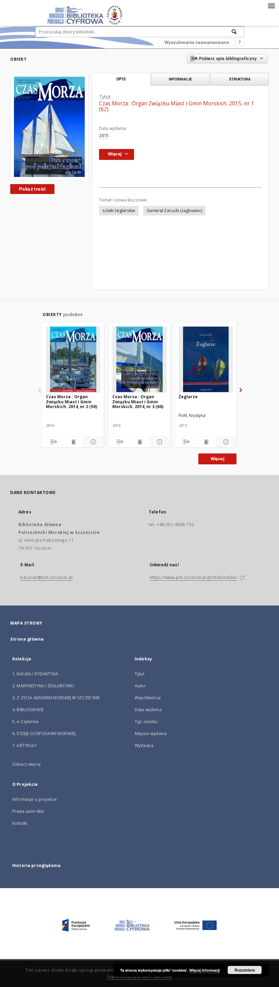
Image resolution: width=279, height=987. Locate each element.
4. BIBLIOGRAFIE (28, 710)
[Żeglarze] (206, 359)
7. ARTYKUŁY (24, 745)
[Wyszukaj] (234, 31)
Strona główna (27, 639)
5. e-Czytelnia (25, 721)
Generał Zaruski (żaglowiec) (174, 210)
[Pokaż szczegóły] (93, 441)
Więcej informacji (204, 970)
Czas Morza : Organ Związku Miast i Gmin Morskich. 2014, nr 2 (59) (71, 401)
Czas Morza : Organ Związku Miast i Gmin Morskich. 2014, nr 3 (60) (137, 401)
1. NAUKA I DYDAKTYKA (35, 674)
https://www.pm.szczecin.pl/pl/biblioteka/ (193, 577)
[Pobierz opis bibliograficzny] (53, 441)
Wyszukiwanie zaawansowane (196, 42)
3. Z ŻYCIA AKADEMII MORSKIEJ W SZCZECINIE (56, 698)
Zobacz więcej (26, 764)
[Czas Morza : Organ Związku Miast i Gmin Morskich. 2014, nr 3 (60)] (139, 359)
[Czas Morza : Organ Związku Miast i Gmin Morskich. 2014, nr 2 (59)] (73, 359)
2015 (104, 135)
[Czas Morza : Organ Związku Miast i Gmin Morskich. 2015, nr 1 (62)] (49, 127)
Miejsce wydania (151, 733)
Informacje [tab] (180, 79)
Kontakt (19, 823)
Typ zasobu (146, 721)
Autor (140, 686)
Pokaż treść (32, 189)
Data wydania (148, 710)
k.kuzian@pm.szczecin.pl (46, 577)
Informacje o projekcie (34, 799)
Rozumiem (244, 970)
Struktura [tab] (239, 79)
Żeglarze (188, 397)
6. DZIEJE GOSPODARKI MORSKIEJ (44, 733)
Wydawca (144, 745)
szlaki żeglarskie (118, 210)
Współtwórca (148, 698)
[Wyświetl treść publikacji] (73, 441)
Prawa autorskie (28, 811)
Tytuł (139, 674)
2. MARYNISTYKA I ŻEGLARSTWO (43, 686)
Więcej (217, 458)
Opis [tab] (121, 79)
